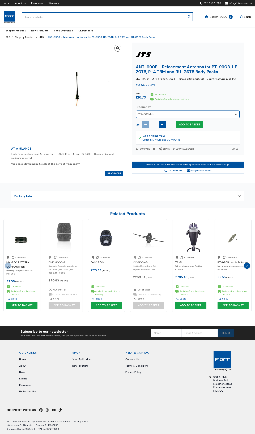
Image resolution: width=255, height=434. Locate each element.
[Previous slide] (8, 266)
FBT (8, 37)
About (23, 365)
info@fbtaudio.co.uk (240, 3)
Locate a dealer (185, 149)
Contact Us (132, 359)
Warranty (54, 3)
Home (6, 3)
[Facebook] (41, 410)
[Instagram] (47, 410)
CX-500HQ (140, 262)
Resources (37, 3)
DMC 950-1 (98, 262)
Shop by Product (25, 37)
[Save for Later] (154, 149)
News (22, 372)
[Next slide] (247, 266)
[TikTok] (60, 410)
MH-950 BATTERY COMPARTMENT (17, 265)
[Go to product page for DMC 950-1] (106, 238)
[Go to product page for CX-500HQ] (148, 238)
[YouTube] (54, 410)
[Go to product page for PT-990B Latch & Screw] (233, 238)
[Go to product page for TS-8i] (190, 238)
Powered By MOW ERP (47, 425)
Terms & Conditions (136, 365)
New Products (80, 365)
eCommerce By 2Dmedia (19, 425)
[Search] (189, 17)
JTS (42, 37)
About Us (20, 3)
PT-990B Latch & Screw (233, 262)
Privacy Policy (133, 372)
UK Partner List (27, 391)
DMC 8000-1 (57, 262)
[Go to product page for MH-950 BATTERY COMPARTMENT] (22, 238)
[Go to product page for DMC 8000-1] (64, 238)
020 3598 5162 (212, 3)
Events (23, 378)
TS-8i (178, 262)
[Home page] (9, 17)
